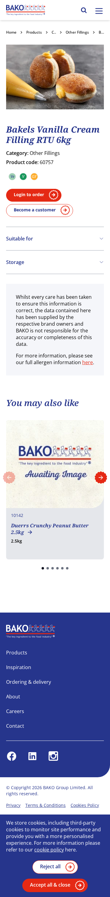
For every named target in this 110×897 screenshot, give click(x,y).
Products (34, 32)
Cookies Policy (85, 805)
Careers (15, 711)
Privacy (13, 805)
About (13, 696)
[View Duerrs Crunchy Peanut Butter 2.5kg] (55, 489)
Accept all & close (50, 884)
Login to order (29, 194)
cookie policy (49, 849)
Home (11, 32)
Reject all (50, 866)
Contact (15, 726)
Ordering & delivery (28, 682)
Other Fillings (77, 32)
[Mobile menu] (99, 11)
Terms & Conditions (45, 805)
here (87, 362)
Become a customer (35, 210)
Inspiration (18, 667)
